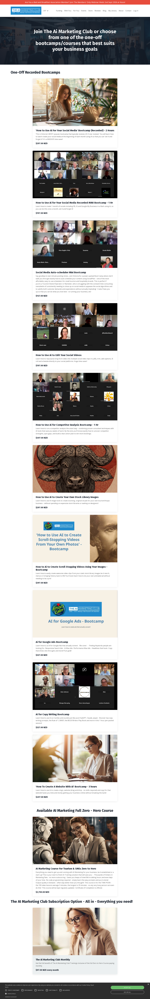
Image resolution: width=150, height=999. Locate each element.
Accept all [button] (127, 987)
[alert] (75, 991)
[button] (6, 990)
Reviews (98, 11)
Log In (135, 11)
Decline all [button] (127, 992)
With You (67, 11)
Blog (104, 11)
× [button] (148, 984)
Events (83, 11)
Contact (128, 11)
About (121, 11)
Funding (59, 11)
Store (90, 11)
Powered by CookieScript (11, 997)
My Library (112, 11)
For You (76, 11)
